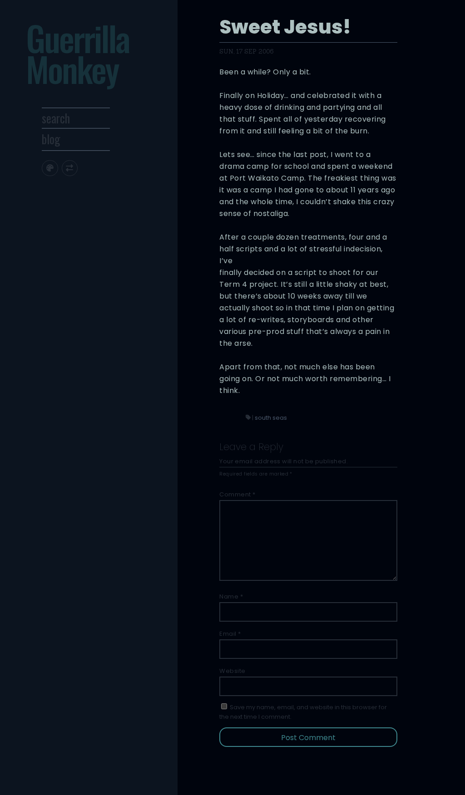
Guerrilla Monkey (77, 53)
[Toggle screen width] (70, 168)
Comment (237, 494)
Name (231, 596)
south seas (271, 417)
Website (232, 671)
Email (230, 633)
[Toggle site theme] (50, 168)
